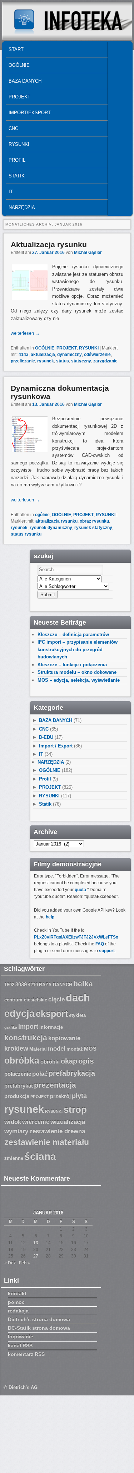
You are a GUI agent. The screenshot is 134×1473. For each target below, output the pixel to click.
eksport (52, 1014)
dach (78, 998)
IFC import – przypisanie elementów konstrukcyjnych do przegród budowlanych (78, 649)
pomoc (16, 1302)
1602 (9, 984)
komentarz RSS (26, 1354)
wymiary (16, 1131)
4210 (33, 984)
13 (35, 1242)
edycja (19, 1013)
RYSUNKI (19, 144)
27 (35, 1256)
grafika (10, 1027)
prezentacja (55, 1085)
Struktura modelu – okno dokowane (77, 672)
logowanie (20, 1336)
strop (75, 1109)
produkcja (16, 1096)
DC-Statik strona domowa (39, 1328)
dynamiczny (69, 354)
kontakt (17, 1293)
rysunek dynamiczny (51, 527)
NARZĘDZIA (22, 207)
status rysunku (26, 534)
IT (11, 191)
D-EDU (46, 737)
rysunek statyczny (93, 527)
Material (38, 1049)
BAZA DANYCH (25, 81)
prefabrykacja (72, 1073)
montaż (74, 1049)
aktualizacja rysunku (56, 521)
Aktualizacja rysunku (49, 244)
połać (40, 1073)
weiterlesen (25, 333)
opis (86, 1061)
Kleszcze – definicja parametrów (73, 634)
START (16, 49)
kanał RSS (20, 1345)
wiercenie (35, 1121)
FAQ (99, 943)
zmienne (13, 1158)
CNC (13, 128)
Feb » (24, 1262)
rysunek (45, 360)
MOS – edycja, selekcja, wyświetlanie (79, 680)
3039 (21, 984)
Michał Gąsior (88, 252)
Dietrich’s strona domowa (39, 1319)
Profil (17, 160)
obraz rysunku (94, 521)
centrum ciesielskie (25, 999)
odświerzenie (97, 354)
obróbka (21, 1060)
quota (80, 889)
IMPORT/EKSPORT (30, 112)
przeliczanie (23, 360)
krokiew (16, 1048)
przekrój (60, 1096)
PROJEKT (19, 96)
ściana (40, 1156)
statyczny (81, 360)
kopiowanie (64, 1038)
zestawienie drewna (57, 1131)
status (62, 360)
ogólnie (42, 514)
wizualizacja (67, 1121)
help (50, 917)
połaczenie (17, 1074)
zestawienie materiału (46, 1142)
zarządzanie (105, 360)
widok (12, 1121)
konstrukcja (25, 1037)
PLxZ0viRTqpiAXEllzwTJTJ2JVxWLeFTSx (76, 937)
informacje (51, 1027)
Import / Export (56, 746)
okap (69, 1061)
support (107, 950)
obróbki (50, 1062)
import (28, 1026)
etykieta (77, 1015)
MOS (90, 1049)
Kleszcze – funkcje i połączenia (72, 664)
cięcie (56, 999)
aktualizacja (43, 354)
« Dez (10, 1262)
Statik (17, 176)
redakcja (18, 1311)
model (56, 1048)
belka (83, 983)
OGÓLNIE (19, 65)
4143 (24, 354)
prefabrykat (18, 1086)
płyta (79, 1095)
